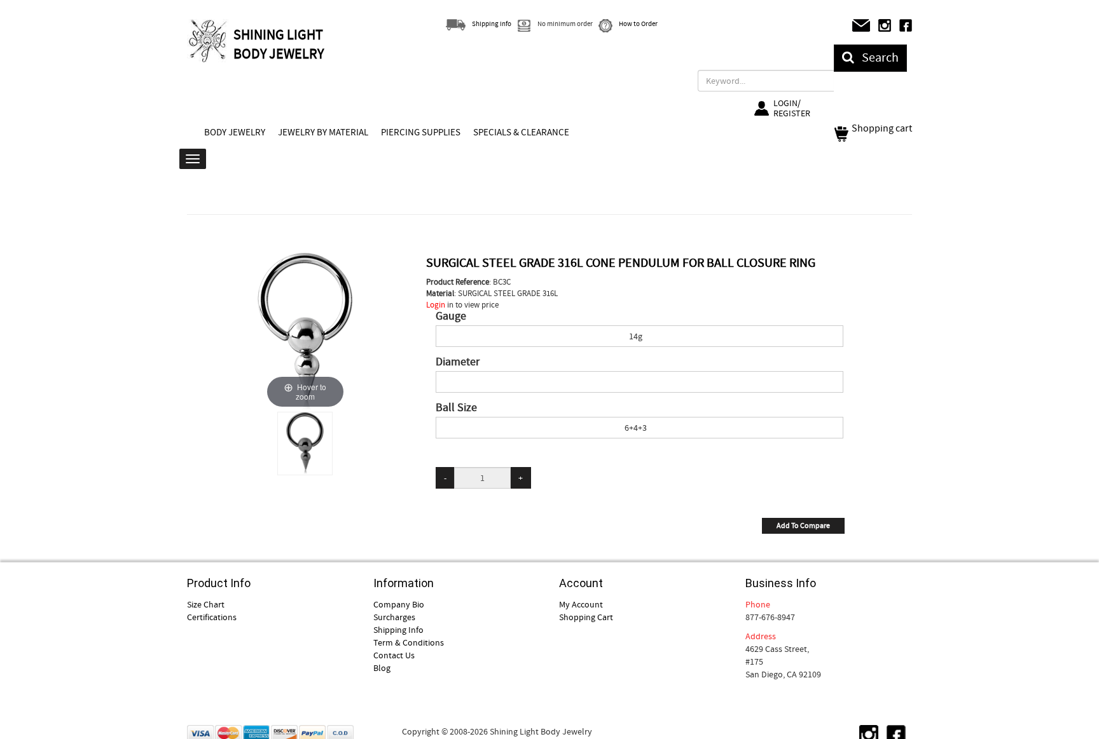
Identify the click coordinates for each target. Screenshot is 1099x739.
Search (876, 57)
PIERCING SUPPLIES (420, 132)
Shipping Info (398, 629)
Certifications (212, 617)
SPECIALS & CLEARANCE (521, 132)
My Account (581, 604)
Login (435, 304)
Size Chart (206, 604)
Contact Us (394, 655)
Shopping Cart (586, 617)
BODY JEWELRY (234, 132)
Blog (382, 668)
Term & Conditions (408, 642)
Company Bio (398, 604)
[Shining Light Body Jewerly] (208, 40)
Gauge (451, 316)
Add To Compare (803, 525)
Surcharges (394, 617)
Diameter (458, 362)
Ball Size (456, 408)
